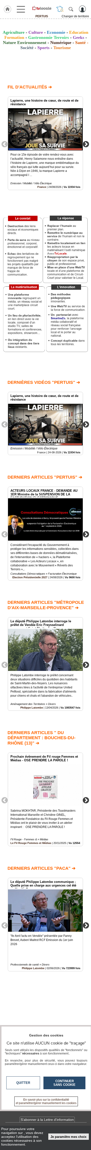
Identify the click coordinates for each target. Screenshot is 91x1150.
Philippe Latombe (31, 707)
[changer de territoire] (60, 9)
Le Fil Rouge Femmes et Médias (30, 843)
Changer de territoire (75, 16)
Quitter (23, 1083)
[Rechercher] (70, 9)
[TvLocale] (41, 8)
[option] (45, 143)
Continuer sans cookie (64, 1083)
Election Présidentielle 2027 (29, 577)
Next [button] (86, 143)
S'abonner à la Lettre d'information (47, 1120)
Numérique (60, 42)
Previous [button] (4, 143)
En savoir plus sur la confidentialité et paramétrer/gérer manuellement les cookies (46, 1101)
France (41, 186)
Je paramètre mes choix (68, 1137)
